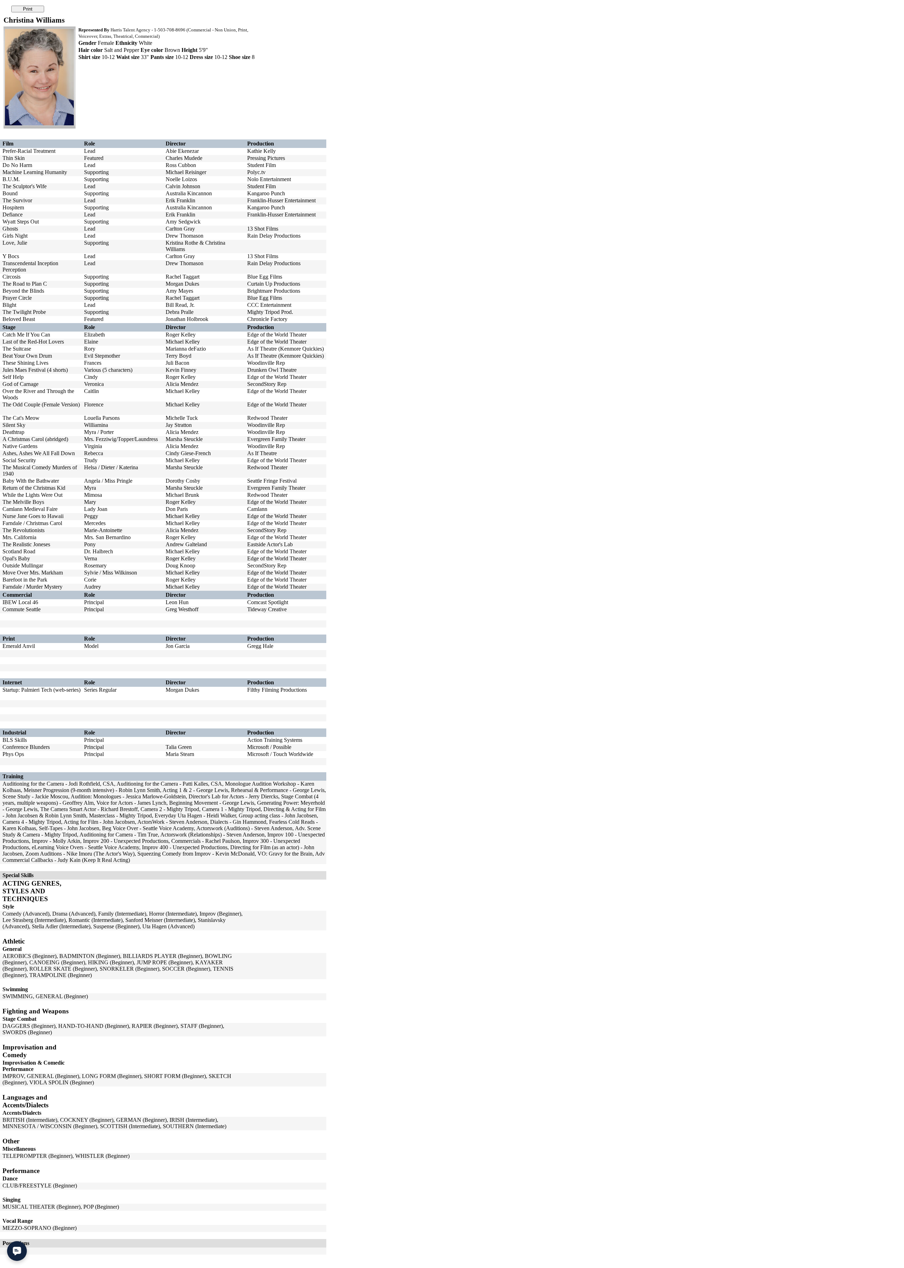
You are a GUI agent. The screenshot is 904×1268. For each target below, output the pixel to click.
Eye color (152, 50)
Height (189, 50)
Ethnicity (126, 43)
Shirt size (89, 57)
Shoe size (239, 57)
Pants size (162, 57)
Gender (87, 43)
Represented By (93, 29)
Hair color (90, 50)
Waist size (127, 57)
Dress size (201, 57)
